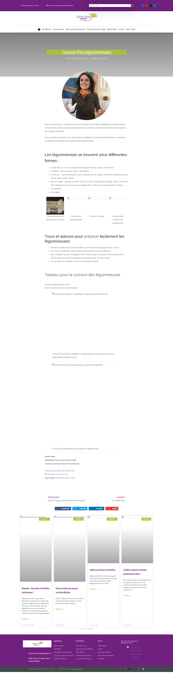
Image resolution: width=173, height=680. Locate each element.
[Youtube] (146, 5)
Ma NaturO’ (46, 29)
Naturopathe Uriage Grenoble (65, 478)
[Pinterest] (134, 669)
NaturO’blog (112, 29)
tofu (95, 182)
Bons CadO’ (130, 29)
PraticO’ (121, 29)
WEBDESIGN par (70, 669)
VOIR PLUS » (26, 619)
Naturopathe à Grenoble (75, 29)
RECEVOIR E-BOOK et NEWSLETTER (130, 642)
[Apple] (143, 669)
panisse (68, 182)
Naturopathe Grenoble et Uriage (58, 474)
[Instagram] (150, 5)
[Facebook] (142, 5)
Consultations (58, 29)
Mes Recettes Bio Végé (96, 29)
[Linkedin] (154, 5)
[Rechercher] (132, 5)
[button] (63, 508)
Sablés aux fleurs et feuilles (102, 569)
